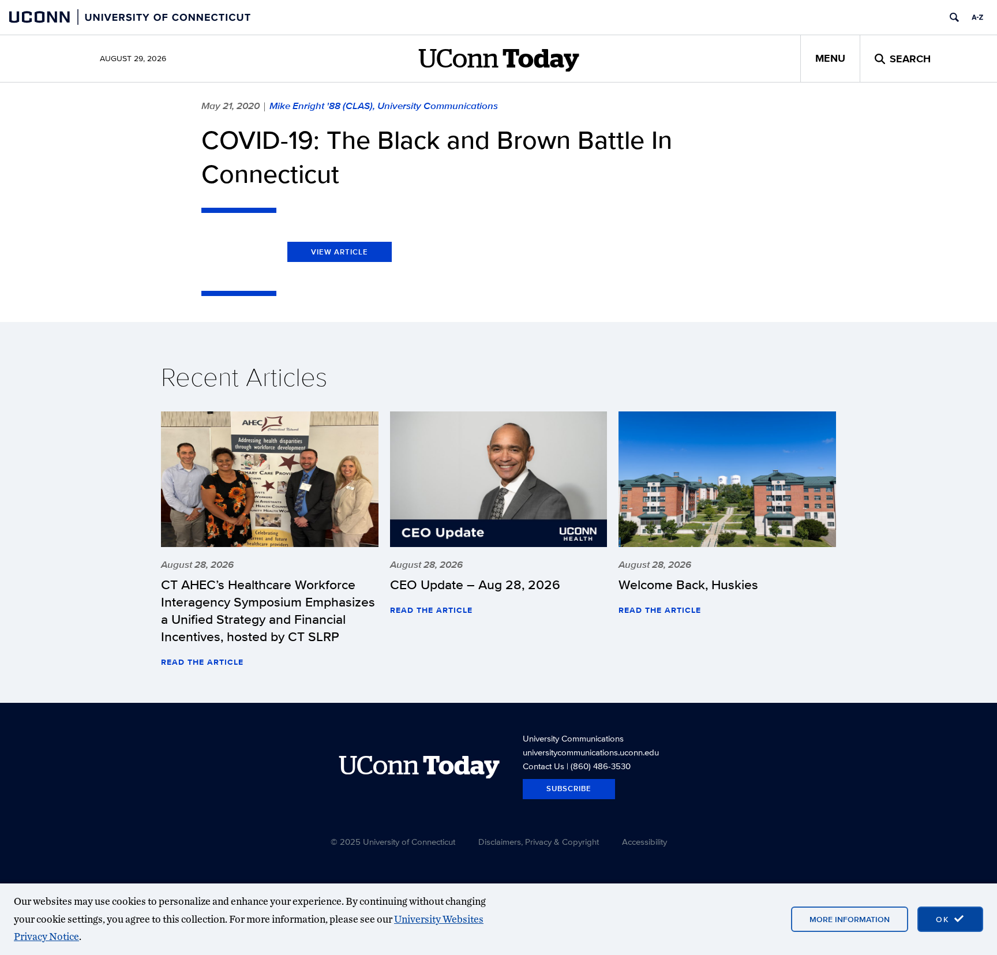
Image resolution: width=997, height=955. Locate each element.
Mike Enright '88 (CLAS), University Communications (383, 106)
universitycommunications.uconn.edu (591, 752)
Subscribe (568, 788)
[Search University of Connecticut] (954, 17)
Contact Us (543, 766)
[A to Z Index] (977, 17)
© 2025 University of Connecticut (393, 842)
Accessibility (644, 842)
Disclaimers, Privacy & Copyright (538, 842)
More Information (849, 919)
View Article (339, 251)
